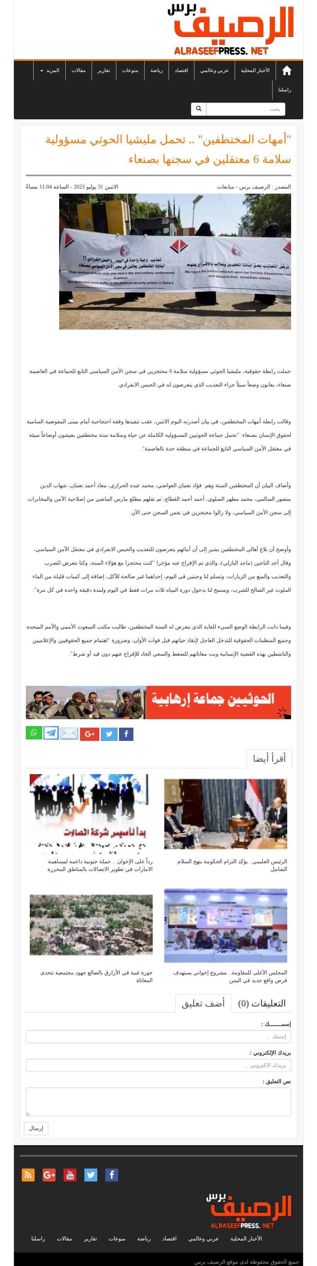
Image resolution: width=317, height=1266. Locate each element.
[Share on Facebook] (126, 734)
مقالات (79, 70)
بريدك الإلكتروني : (270, 1053)
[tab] (269, 758)
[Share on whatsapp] (34, 732)
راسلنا (284, 90)
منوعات (130, 70)
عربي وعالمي (214, 70)
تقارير (104, 70)
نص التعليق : (276, 1081)
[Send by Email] (69, 734)
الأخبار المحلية (255, 70)
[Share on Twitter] (109, 734)
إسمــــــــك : (276, 1024)
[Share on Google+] (89, 734)
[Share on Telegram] (51, 732)
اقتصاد (181, 70)
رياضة (156, 70)
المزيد (52, 70)
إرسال (36, 1128)
